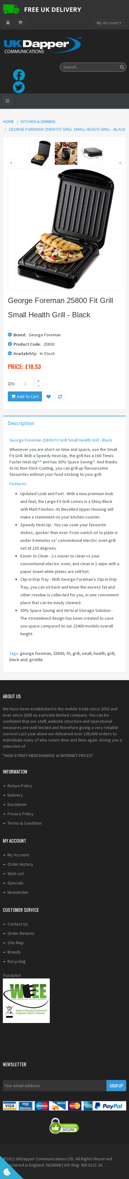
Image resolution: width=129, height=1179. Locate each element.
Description (21, 423)
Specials (15, 883)
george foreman (35, 653)
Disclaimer (17, 804)
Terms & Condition (25, 823)
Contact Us (18, 924)
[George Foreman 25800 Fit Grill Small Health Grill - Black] (41, 153)
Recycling (17, 961)
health (99, 653)
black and (18, 659)
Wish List (16, 873)
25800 (58, 653)
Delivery (15, 795)
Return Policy (20, 785)
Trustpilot (12, 975)
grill (76, 653)
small (86, 653)
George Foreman (45, 335)
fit (68, 653)
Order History (20, 864)
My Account (18, 855)
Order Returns (21, 933)
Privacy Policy (21, 814)
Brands (14, 952)
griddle (36, 659)
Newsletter (18, 892)
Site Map (16, 942)
